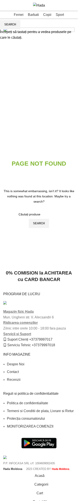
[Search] (11, 5)
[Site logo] (39, 5)
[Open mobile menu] (5, 5)
